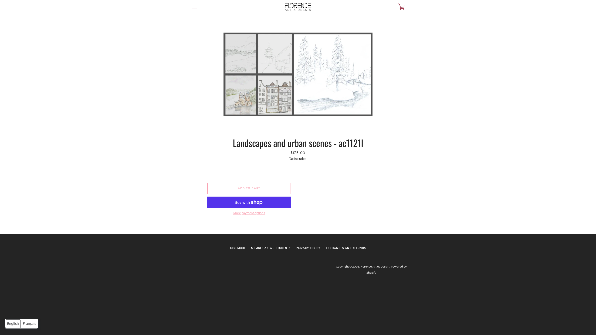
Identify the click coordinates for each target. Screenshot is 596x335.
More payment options (249, 213)
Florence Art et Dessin (374, 266)
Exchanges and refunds (346, 248)
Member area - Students (271, 248)
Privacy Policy (308, 248)
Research (237, 248)
